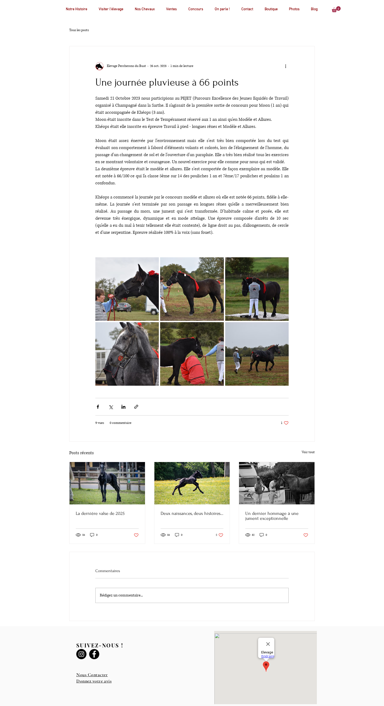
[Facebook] (94, 654)
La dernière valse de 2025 (100, 513)
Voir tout (308, 452)
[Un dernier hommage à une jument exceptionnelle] (277, 483)
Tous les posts (79, 30)
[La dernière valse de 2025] (107, 483)
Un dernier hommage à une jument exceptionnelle (272, 516)
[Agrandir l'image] (127, 289)
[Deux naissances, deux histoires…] (192, 483)
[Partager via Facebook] (97, 406)
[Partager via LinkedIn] (123, 406)
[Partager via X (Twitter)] (110, 406)
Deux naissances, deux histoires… (192, 513)
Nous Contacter (92, 674)
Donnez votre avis (94, 681)
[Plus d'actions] (285, 66)
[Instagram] (81, 654)
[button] (336, 9)
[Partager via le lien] (136, 406)
